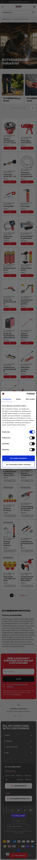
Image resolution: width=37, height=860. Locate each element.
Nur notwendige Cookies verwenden (18, 464)
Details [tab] (18, 399)
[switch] (32, 437)
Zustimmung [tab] (6, 399)
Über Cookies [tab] (30, 399)
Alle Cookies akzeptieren (18, 458)
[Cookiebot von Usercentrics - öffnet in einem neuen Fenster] (26, 394)
